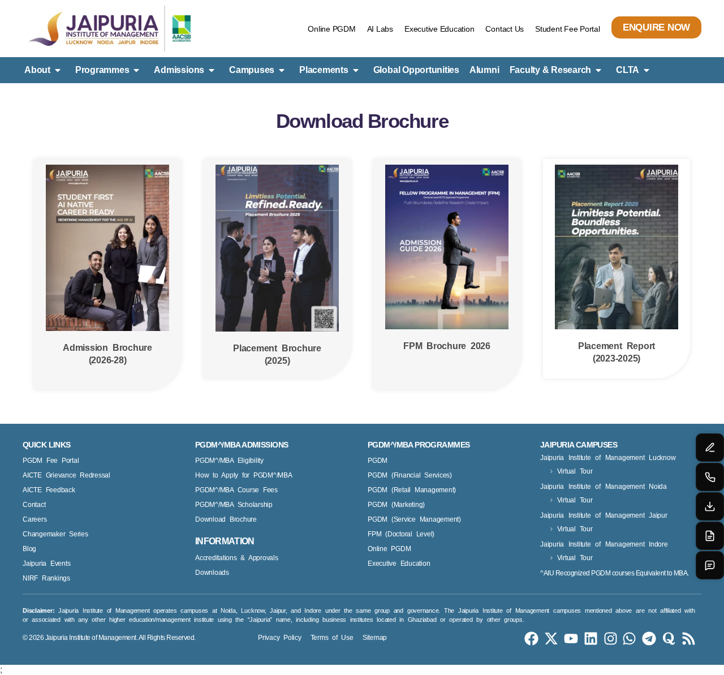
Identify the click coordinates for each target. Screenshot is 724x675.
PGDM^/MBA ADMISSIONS (241, 444)
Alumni (484, 70)
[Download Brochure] (710, 506)
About (37, 70)
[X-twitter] (551, 638)
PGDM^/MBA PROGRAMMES (418, 444)
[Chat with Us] (710, 565)
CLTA (627, 70)
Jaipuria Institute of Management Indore (604, 544)
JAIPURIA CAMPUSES (578, 444)
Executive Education (439, 28)
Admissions (179, 70)
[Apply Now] (710, 536)
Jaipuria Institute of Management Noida (603, 487)
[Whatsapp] (629, 638)
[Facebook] (531, 638)
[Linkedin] (591, 638)
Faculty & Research (551, 70)
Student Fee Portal (567, 28)
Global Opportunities (416, 70)
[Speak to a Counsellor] (710, 447)
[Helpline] (710, 477)
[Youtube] (571, 638)
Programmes (102, 70)
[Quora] (669, 638)
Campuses (251, 70)
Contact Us (504, 28)
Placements (323, 70)
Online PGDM (331, 28)
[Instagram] (611, 638)
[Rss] (689, 638)
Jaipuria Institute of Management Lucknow (607, 458)
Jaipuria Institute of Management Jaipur (603, 515)
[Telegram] (649, 638)
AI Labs (380, 28)
